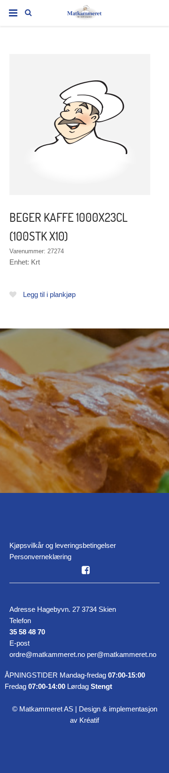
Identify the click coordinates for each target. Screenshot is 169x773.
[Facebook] (86, 570)
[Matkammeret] (84, 14)
